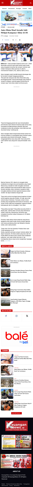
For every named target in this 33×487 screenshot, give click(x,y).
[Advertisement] (16, 104)
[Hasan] (2, 36)
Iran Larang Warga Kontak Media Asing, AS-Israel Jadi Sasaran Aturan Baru (22, 393)
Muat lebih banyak (16, 413)
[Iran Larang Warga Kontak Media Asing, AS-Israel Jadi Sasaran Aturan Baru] (5, 282)
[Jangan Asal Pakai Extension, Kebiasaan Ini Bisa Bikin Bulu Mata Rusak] (5, 253)
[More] (19, 40)
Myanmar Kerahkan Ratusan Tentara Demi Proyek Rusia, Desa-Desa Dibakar (22, 382)
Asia (15, 378)
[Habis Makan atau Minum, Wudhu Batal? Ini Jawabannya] (5, 263)
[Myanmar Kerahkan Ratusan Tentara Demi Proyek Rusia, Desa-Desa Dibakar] (5, 273)
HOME (3, 27)
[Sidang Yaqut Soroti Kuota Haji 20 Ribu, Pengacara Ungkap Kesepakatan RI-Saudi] (5, 292)
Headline (10, 27)
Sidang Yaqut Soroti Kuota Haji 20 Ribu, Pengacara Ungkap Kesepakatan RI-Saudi (22, 405)
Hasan (6, 35)
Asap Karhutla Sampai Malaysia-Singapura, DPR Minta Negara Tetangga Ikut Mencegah (20, 301)
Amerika (16, 390)
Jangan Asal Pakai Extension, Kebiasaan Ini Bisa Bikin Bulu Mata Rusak (23, 358)
